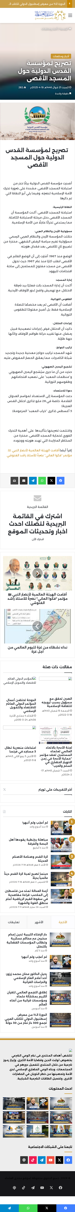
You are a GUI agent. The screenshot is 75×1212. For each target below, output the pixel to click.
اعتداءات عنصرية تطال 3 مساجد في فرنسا (20, 749)
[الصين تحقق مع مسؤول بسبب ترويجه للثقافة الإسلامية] (55, 686)
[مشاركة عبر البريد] (24, 480)
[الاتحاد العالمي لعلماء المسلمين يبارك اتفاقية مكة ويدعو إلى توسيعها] (38, 1131)
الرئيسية (64, 28)
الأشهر (39, 922)
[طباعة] (14, 480)
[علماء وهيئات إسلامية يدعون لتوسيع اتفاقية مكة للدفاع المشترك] (61, 1131)
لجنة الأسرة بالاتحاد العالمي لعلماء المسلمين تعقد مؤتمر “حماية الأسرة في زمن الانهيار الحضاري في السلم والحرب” (56, 757)
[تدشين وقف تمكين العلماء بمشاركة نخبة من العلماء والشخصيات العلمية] (14, 1117)
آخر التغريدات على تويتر (55, 789)
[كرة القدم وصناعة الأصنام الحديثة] (61, 862)
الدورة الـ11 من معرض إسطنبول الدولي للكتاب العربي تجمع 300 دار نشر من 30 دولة (26, 1019)
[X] (51, 480)
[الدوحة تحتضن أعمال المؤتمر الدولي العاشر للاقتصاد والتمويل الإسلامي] (19, 686)
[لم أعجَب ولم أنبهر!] (61, 828)
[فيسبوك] (60, 480)
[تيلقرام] (33, 480)
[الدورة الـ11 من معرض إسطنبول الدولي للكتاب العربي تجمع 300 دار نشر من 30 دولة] (60, 1020)
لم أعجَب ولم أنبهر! (35, 822)
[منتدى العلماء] (50, 15)
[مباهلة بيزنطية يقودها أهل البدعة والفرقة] (61, 845)
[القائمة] (70, 16)
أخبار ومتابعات (49, 28)
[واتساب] (42, 480)
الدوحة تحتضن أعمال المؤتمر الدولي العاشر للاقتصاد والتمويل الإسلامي (21, 705)
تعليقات (13, 922)
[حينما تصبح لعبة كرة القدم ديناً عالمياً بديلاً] (61, 879)
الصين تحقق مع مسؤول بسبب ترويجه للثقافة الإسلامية (57, 702)
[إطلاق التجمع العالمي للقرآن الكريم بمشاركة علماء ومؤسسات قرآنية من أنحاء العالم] (60, 997)
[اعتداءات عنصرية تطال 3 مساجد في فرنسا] (19, 735)
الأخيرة (63, 922)
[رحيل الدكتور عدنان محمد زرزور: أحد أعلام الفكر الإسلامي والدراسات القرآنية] (60, 979)
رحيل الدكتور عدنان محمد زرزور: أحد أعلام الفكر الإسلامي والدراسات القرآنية (26, 978)
